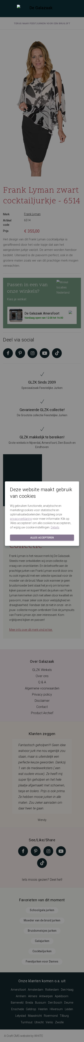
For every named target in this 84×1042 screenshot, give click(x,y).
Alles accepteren (42, 537)
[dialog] (42, 521)
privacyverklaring (21, 518)
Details (55, 527)
